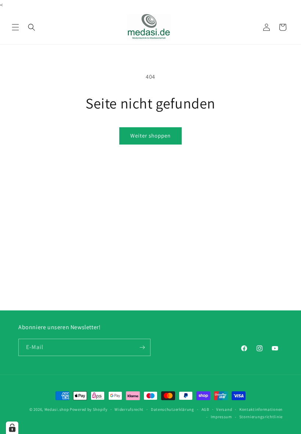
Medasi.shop (56, 409)
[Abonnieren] (142, 347)
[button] (15, 27)
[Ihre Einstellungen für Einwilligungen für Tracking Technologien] (12, 427)
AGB (205, 409)
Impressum (221, 416)
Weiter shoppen (150, 135)
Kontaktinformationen (261, 409)
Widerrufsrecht (129, 409)
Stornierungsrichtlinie (261, 416)
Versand (224, 409)
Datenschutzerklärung (172, 409)
